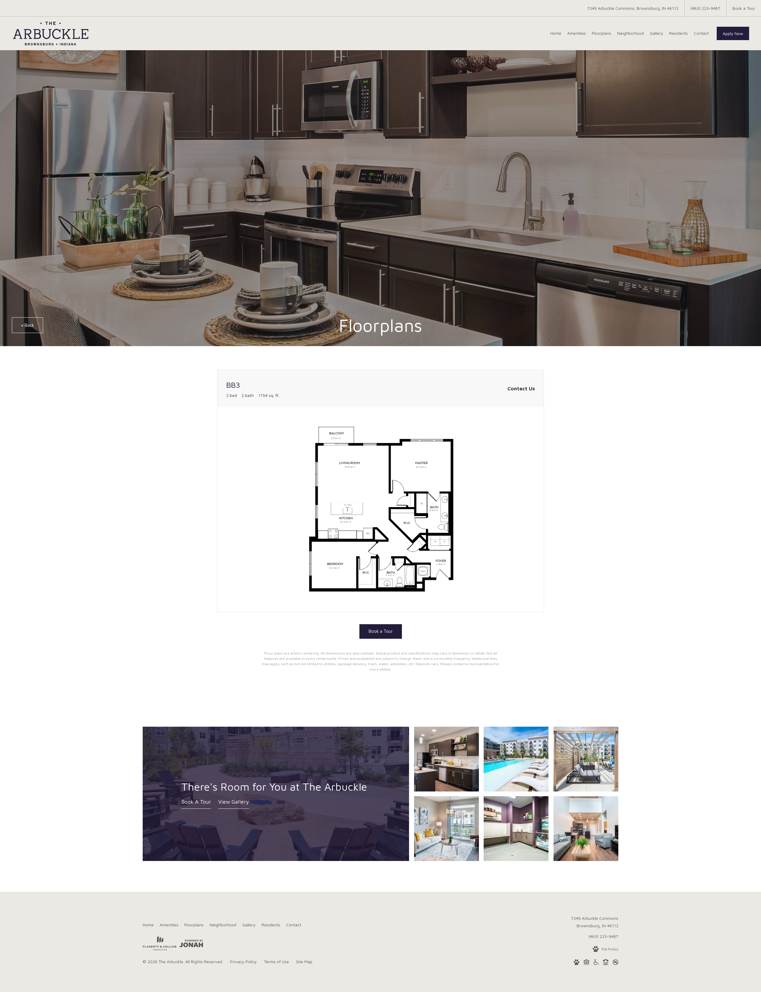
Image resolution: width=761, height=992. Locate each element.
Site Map (304, 961)
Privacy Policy (243, 961)
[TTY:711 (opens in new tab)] (606, 963)
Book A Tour (196, 802)
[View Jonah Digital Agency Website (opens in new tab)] (191, 944)
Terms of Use (276, 961)
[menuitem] (555, 33)
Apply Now (733, 33)
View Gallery (233, 802)
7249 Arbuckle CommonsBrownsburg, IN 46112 (594, 922)
